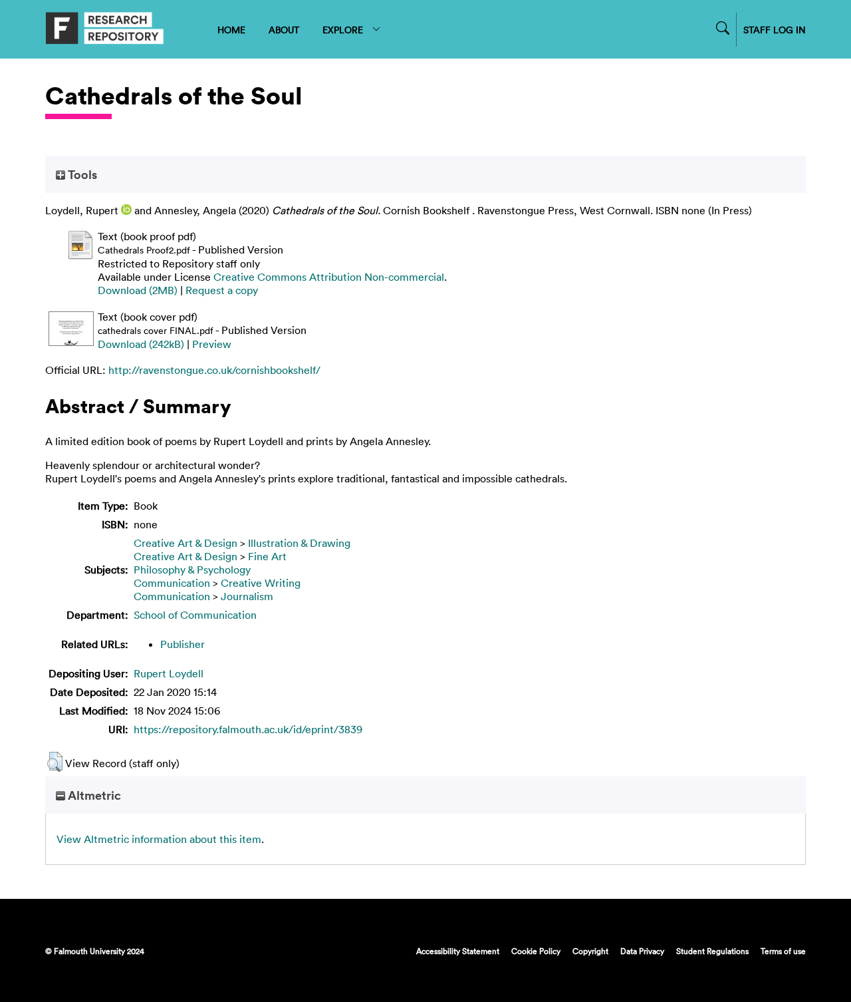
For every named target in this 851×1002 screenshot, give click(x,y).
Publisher (182, 644)
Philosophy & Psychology (192, 569)
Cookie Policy (535, 951)
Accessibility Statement (457, 951)
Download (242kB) (141, 344)
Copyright (590, 951)
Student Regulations (712, 951)
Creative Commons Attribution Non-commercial (328, 276)
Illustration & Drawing (299, 543)
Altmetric (93, 795)
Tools (81, 174)
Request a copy (221, 290)
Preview (211, 344)
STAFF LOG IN (774, 29)
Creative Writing (261, 582)
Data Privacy (642, 951)
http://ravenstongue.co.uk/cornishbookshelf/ (214, 370)
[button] (54, 762)
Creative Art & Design (185, 543)
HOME (231, 29)
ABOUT (284, 29)
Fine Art (267, 556)
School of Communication (195, 614)
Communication (172, 582)
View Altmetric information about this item (159, 839)
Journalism (247, 596)
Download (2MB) (138, 290)
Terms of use (783, 951)
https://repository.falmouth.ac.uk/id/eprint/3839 (248, 729)
